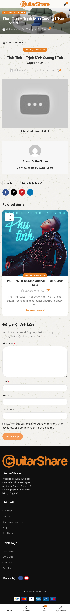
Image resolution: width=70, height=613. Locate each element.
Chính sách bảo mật (13, 522)
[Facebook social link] (5, 192)
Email (6, 395)
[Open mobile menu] (4, 4)
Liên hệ (6, 516)
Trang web (8, 409)
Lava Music (8, 551)
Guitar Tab (19, 12)
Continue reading (35, 310)
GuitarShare (13, 29)
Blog (4, 527)
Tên (5, 381)
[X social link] (14, 192)
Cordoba (7, 562)
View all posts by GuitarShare (35, 167)
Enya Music (8, 556)
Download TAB (35, 131)
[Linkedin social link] (30, 192)
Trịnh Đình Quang (32, 183)
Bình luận (9, 343)
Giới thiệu (7, 510)
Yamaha (6, 568)
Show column (14, 42)
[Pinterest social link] (22, 192)
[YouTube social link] (26, 578)
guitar (10, 183)
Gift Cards (7, 533)
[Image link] (35, 460)
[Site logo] (35, 3)
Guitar (8, 12)
